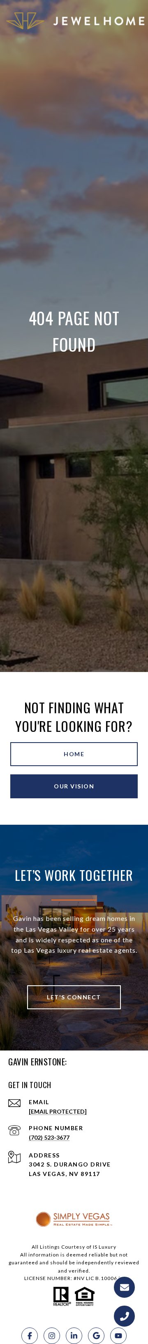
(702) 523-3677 (49, 1137)
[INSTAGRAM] (52, 1335)
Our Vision (74, 786)
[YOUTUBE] (118, 1335)
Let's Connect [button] (74, 997)
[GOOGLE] (96, 1335)
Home (74, 753)
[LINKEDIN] (74, 1335)
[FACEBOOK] (29, 1335)
